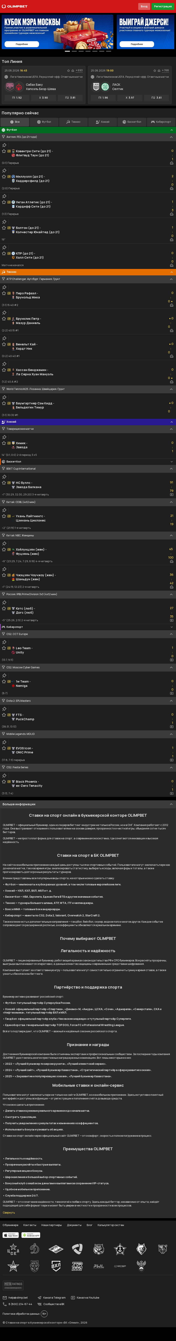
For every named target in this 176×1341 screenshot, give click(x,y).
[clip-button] (4, 145)
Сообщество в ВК (53, 1304)
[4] (94, 51)
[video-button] (171, 494)
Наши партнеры (51, 1225)
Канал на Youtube (88, 1297)
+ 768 (165, 70)
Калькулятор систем (111, 1225)
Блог (90, 1225)
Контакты (29, 1225)
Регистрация (163, 6)
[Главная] (14, 6)
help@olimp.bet (18, 1297)
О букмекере (10, 1225)
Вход (144, 6)
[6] (108, 51)
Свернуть (9, 1212)
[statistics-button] (72, 71)
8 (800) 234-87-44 (20, 1304)
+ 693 (79, 70)
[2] (81, 51)
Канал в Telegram (54, 1297)
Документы (74, 1225)
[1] (74, 51)
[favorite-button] (68, 71)
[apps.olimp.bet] (11, 1235)
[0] (67, 51)
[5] (101, 51)
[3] (88, 51)
